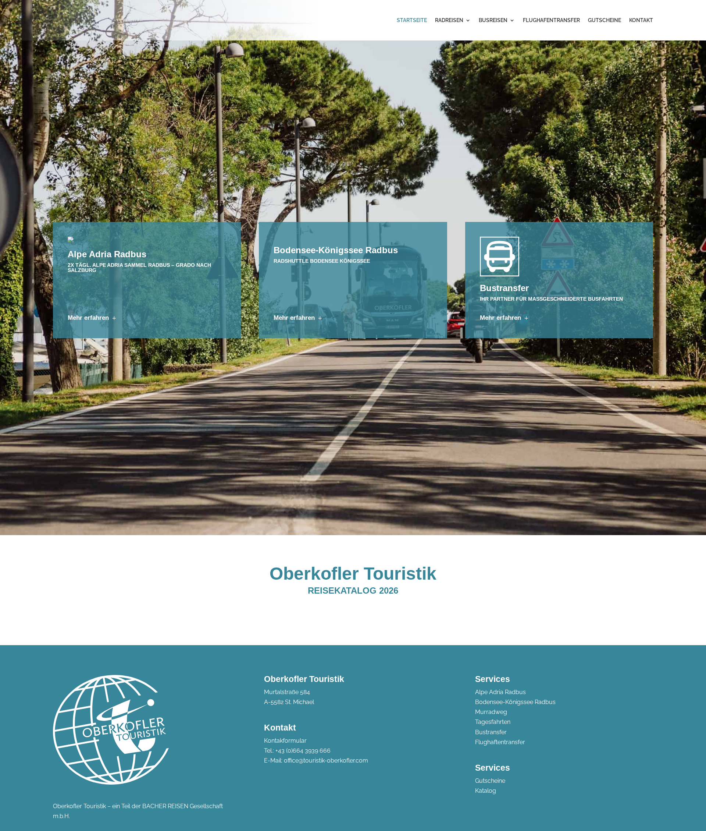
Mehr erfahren (88, 317)
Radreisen (449, 20)
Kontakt (641, 20)
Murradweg (491, 711)
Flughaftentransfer (500, 742)
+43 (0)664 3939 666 (303, 750)
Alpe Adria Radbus (500, 692)
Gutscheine (604, 20)
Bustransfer (491, 732)
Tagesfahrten (492, 721)
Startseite (412, 20)
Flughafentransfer (551, 20)
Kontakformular (285, 740)
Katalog (485, 790)
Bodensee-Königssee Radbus (515, 702)
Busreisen (493, 20)
